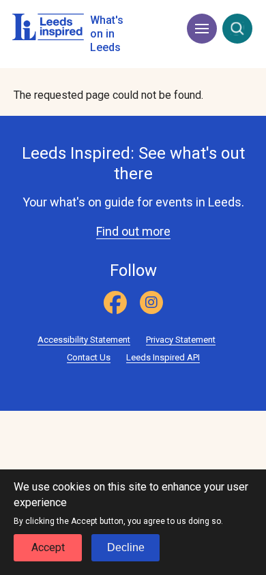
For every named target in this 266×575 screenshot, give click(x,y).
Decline (126, 547)
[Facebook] (115, 302)
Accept (48, 547)
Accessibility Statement (84, 340)
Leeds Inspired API (163, 357)
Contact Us (88, 357)
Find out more (133, 231)
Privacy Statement (181, 340)
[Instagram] (151, 302)
